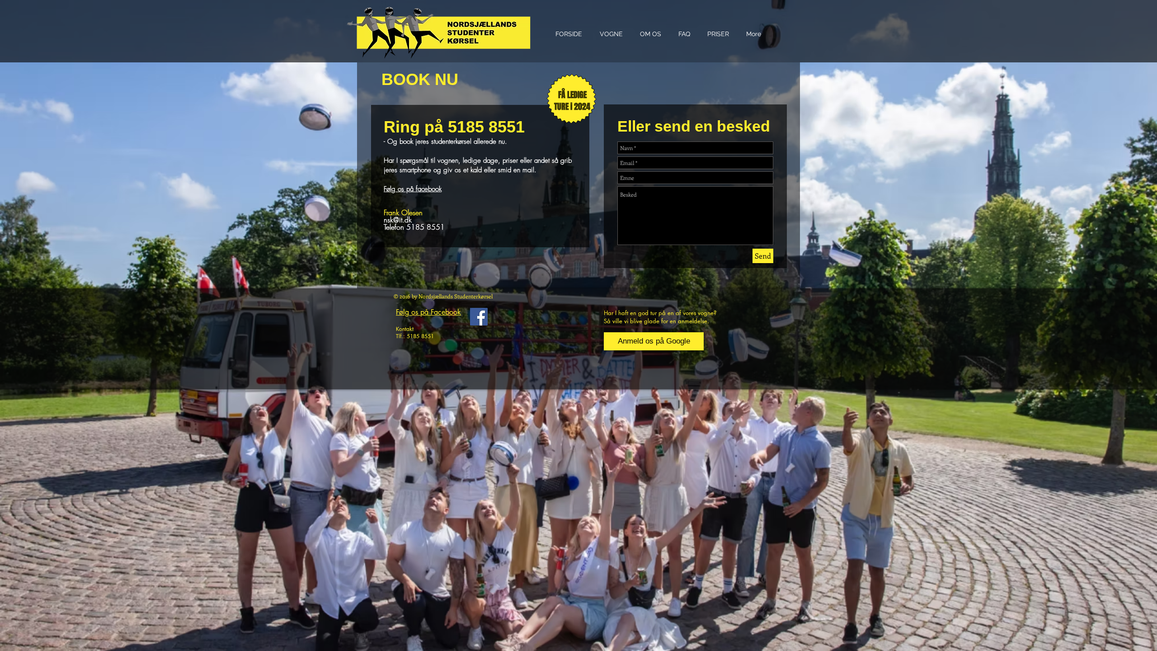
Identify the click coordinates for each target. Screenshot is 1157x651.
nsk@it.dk (398, 220)
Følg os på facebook (413, 188)
